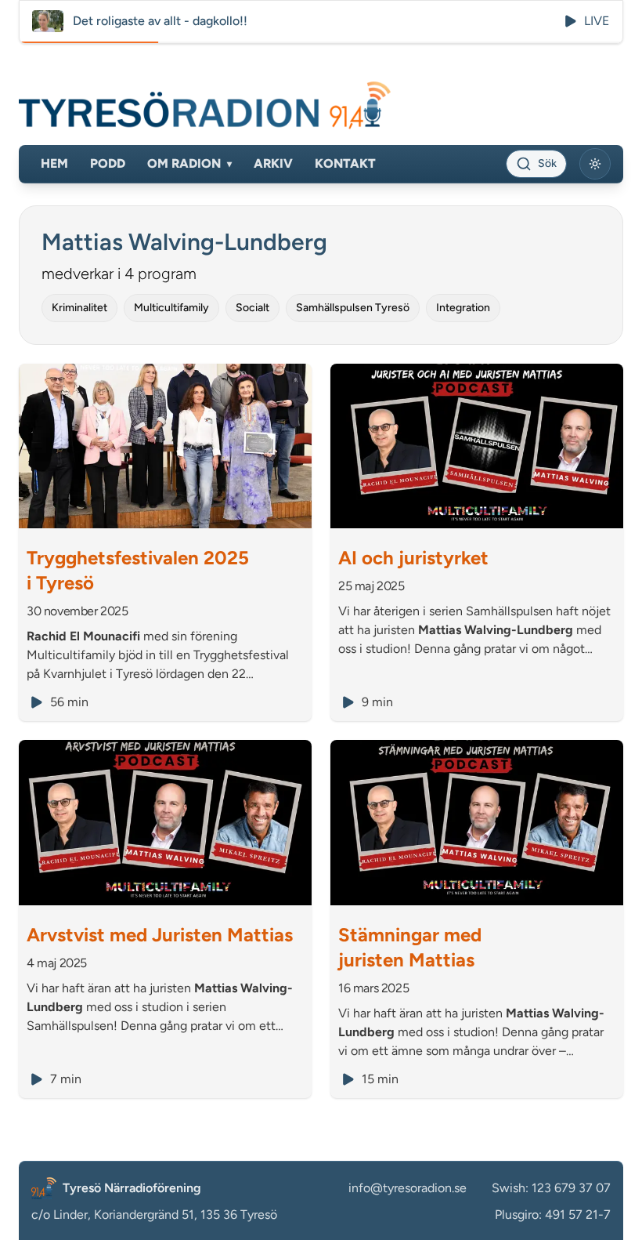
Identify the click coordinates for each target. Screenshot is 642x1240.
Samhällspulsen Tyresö (352, 307)
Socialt (252, 307)
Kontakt (345, 163)
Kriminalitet (79, 307)
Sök (547, 163)
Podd (107, 163)
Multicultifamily (171, 307)
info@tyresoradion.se (407, 1187)
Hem (54, 163)
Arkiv (273, 163)
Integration (463, 307)
